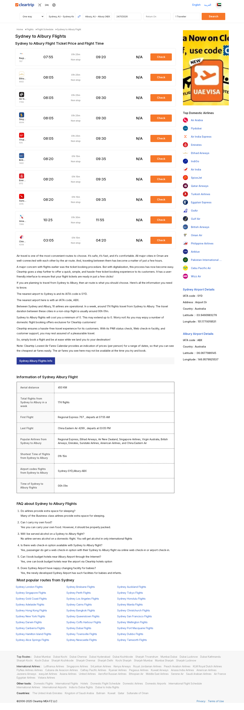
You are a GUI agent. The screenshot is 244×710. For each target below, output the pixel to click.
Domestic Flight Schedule (105, 683)
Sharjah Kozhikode (62, 660)
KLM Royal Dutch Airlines (207, 666)
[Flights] (39, 5)
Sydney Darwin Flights (29, 622)
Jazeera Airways (26, 673)
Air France (220, 673)
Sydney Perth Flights (78, 592)
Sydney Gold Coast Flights (31, 598)
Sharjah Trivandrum (146, 656)
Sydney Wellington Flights (132, 622)
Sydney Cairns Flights (79, 604)
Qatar (121, 693)
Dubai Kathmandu (210, 656)
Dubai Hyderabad (99, 656)
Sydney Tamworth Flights (132, 639)
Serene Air (177, 673)
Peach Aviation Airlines (177, 666)
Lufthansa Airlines (54, 666)
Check (161, 56)
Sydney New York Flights (30, 616)
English (196, 4)
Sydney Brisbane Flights (80, 586)
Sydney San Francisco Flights (134, 616)
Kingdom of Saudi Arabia (79, 693)
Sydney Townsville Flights (81, 633)
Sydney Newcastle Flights (81, 639)
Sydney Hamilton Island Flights (33, 633)
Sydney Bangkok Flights (80, 610)
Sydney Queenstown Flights (82, 616)
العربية (207, 4)
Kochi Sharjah (123, 660)
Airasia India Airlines (182, 670)
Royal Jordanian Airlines (147, 666)
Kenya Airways (122, 666)
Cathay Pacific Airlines (93, 670)
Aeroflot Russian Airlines (112, 673)
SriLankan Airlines (101, 666)
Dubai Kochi (60, 656)
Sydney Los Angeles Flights (82, 598)
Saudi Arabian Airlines (198, 673)
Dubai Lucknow (189, 656)
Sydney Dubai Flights (78, 628)
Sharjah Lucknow (186, 660)
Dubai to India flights (107, 687)
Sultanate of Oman (137, 693)
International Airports (55, 687)
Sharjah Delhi (105, 660)
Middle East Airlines (157, 673)
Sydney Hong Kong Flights (31, 610)
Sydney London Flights (29, 586)
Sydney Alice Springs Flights (32, 639)
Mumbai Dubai (169, 656)
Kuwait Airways (159, 670)
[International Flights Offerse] (54, 5)
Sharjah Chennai (85, 660)
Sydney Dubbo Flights (130, 633)
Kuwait (111, 693)
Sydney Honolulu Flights (131, 598)
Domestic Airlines (133, 683)
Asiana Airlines (68, 673)
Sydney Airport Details (199, 289)
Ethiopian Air (136, 673)
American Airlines (206, 670)
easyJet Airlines (48, 673)
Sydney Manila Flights (130, 604)
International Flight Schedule (185, 683)
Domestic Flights (43, 683)
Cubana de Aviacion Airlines (61, 670)
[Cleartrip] (24, 6)
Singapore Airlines (77, 666)
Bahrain (100, 693)
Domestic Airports (155, 683)
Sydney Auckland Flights (131, 586)
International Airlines (28, 687)
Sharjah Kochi (25, 660)
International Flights (67, 683)
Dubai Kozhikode (123, 656)
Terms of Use (216, 701)
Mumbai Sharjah (164, 660)
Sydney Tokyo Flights (130, 592)
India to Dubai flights (81, 687)
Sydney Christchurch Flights (133, 610)
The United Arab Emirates (47, 693)
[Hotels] (47, 5)
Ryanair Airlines (118, 670)
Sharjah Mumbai (143, 660)
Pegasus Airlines (138, 670)
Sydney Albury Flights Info (35, 360)
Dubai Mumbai (42, 656)
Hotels (84, 683)
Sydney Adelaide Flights (30, 604)
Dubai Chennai (78, 656)
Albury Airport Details (198, 334)
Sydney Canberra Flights (30, 628)
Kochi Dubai (42, 660)
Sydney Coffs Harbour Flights (83, 622)
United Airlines (87, 673)
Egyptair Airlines (26, 677)
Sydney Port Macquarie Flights (135, 628)
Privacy (201, 701)
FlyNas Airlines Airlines (30, 670)
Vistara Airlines (46, 677)
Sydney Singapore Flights (31, 592)
